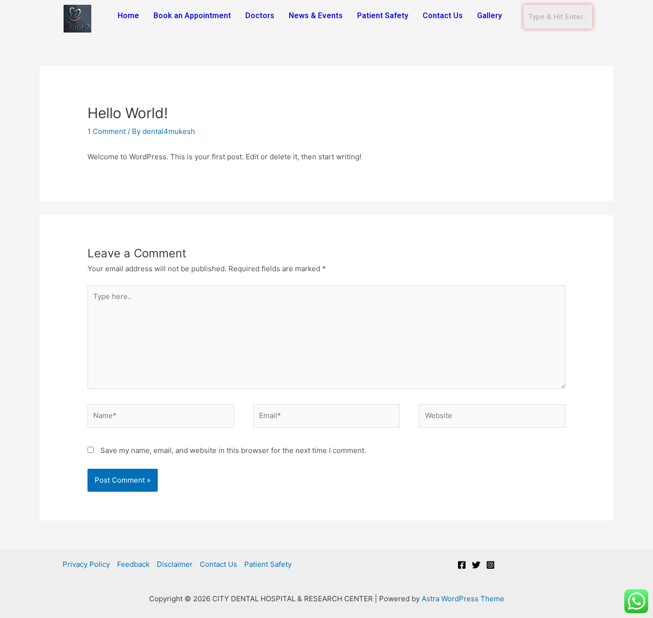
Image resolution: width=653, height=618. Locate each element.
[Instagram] (490, 565)
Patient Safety (382, 15)
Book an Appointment (192, 15)
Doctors (259, 15)
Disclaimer (175, 564)
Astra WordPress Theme (463, 598)
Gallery (489, 15)
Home (128, 15)
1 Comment (106, 131)
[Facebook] (461, 565)
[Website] (492, 417)
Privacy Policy (86, 564)
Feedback (133, 564)
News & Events (316, 15)
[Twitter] (476, 565)
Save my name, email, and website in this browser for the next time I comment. (233, 450)
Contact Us (443, 15)
